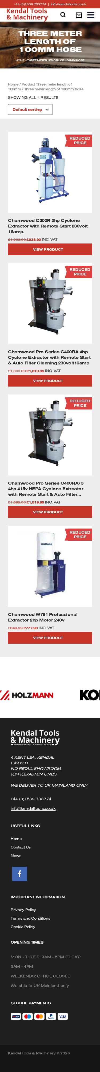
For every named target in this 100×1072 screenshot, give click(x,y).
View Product (48, 249)
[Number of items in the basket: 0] (79, 15)
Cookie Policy (23, 926)
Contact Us (21, 847)
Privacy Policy (23, 909)
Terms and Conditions (30, 918)
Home (20, 60)
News (16, 855)
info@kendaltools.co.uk (68, 4)
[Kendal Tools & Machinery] (27, 15)
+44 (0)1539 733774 (32, 4)
